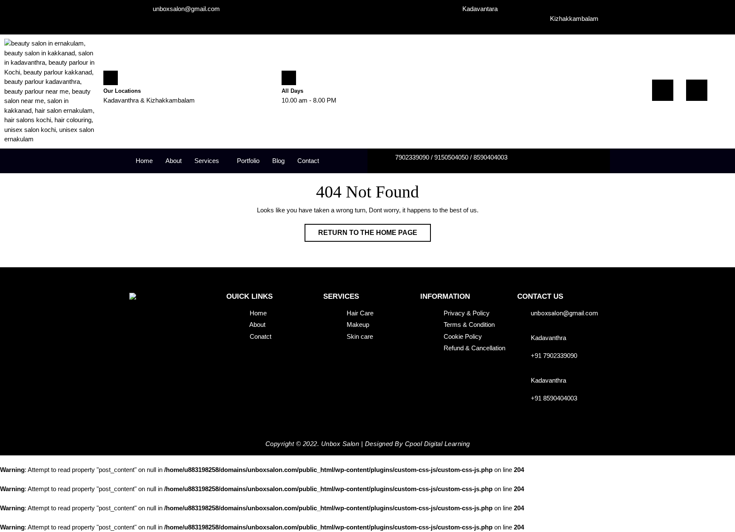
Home (144, 160)
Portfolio (248, 160)
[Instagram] (696, 90)
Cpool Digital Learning (437, 443)
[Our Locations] (110, 78)
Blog (278, 160)
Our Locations (122, 91)
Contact (308, 160)
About (173, 160)
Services (206, 160)
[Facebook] (662, 90)
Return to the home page (374, 230)
